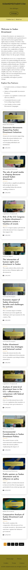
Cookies (6, 563)
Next (21, 544)
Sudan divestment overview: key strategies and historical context (13, 347)
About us (19, 19)
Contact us (10, 19)
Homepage (14, 13)
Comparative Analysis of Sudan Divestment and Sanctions (13, 517)
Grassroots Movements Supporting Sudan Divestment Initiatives (12, 130)
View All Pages (14, 8)
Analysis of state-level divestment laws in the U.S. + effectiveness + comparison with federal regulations (13, 391)
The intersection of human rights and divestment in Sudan (12, 262)
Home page (10, 558)
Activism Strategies (9, 296)
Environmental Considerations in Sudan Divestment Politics (13, 434)
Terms (14, 563)
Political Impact (8, 256)
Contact (22, 563)
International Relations (10, 169)
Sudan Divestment (8, 124)
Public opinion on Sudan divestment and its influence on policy (13, 476)
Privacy (19, 558)
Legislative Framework (10, 213)
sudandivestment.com (14, 4)
